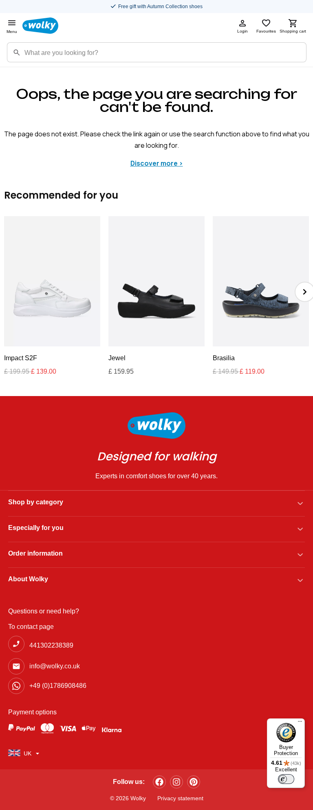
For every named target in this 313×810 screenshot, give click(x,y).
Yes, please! (157, 476)
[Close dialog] (241, 331)
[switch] (286, 779)
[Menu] (300, 723)
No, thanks (156, 503)
